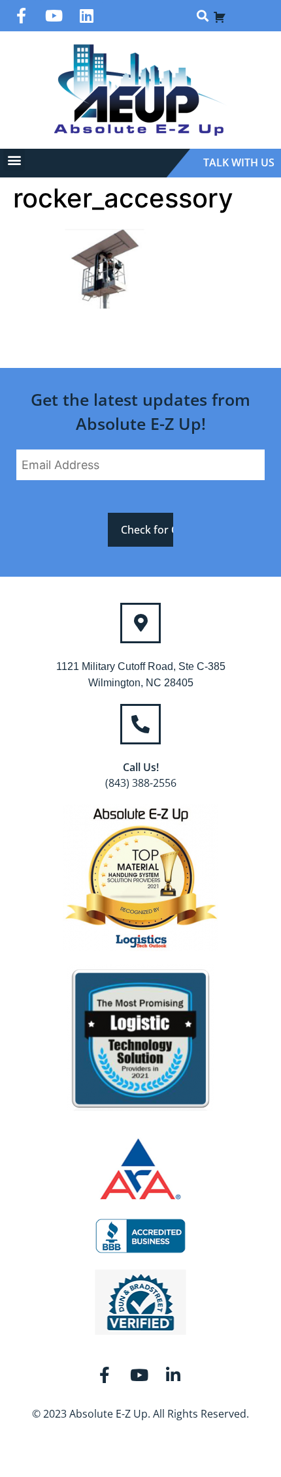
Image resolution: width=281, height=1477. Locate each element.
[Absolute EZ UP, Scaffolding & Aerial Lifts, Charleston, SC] (140, 1236)
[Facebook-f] (21, 15)
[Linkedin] (87, 15)
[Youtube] (54, 15)
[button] (202, 16)
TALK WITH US (238, 162)
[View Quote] (219, 15)
